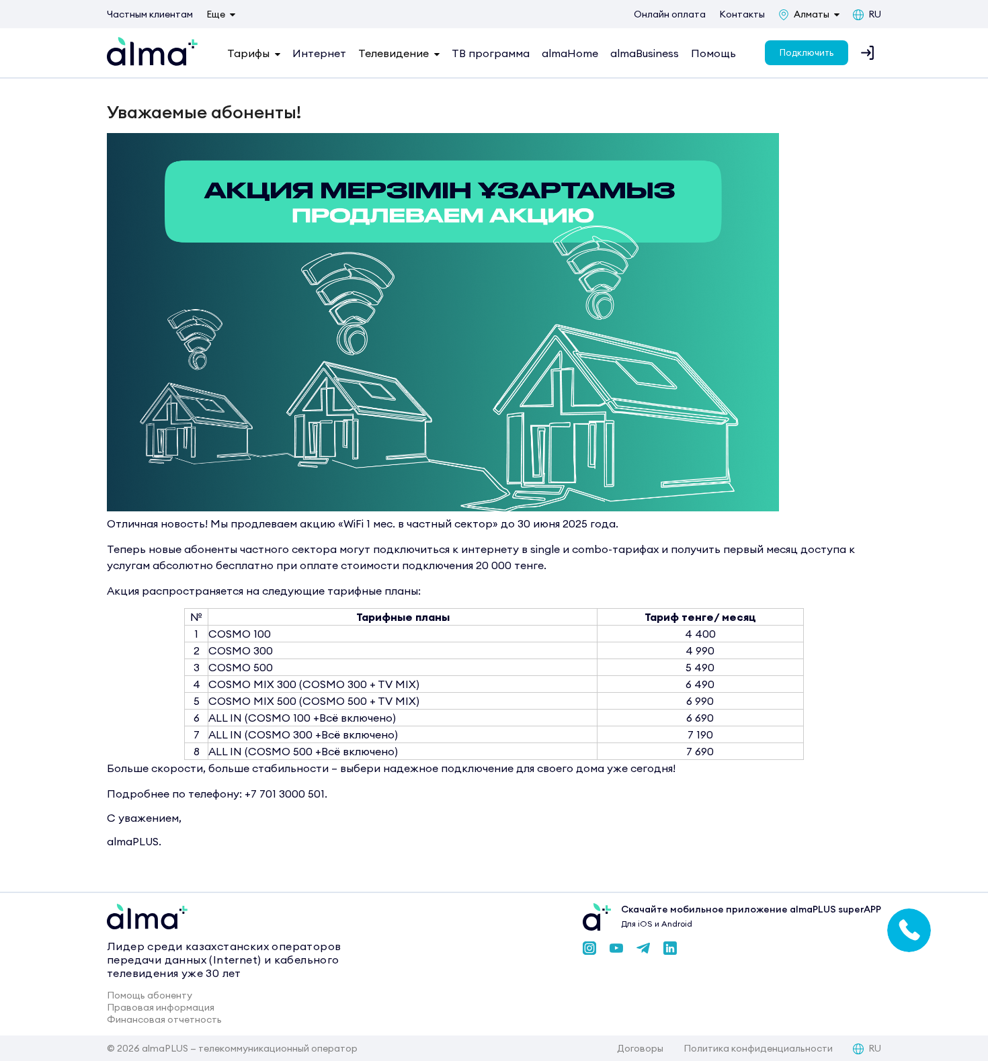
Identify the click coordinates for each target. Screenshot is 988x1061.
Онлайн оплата (670, 14)
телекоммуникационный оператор (278, 1048)
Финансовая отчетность (164, 1019)
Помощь (713, 53)
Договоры (640, 1048)
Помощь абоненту (149, 995)
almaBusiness (644, 53)
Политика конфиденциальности (758, 1048)
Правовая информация (160, 1007)
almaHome (570, 53)
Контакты (742, 14)
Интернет (319, 53)
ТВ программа (491, 53)
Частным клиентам (150, 14)
